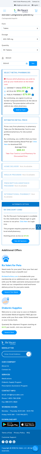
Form (4, 24)
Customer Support (9, 437)
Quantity (5, 45)
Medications (7, 379)
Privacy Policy (19, 433)
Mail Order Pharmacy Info (21, 1)
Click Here (24, 221)
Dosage (5, 35)
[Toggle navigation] (4, 11)
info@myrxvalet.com (23, 5)
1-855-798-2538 (14, 398)
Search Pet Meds (11, 292)
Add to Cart (20, 110)
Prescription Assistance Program (15, 386)
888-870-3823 (11, 402)
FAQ (28, 433)
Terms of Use (7, 433)
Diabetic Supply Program (11, 382)
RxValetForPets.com (10, 276)
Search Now (9, 332)
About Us (5, 366)
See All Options (20, 241)
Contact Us (35, 1)
